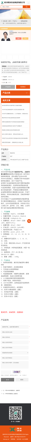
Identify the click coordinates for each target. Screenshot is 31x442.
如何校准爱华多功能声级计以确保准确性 (12, 105)
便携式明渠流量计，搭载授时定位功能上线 (12, 142)
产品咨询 (7, 87)
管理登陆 (13, 439)
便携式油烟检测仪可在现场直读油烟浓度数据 (13, 121)
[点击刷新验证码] (17, 372)
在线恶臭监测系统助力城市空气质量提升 (12, 126)
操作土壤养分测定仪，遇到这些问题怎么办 (12, 134)
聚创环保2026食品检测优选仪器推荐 (11, 117)
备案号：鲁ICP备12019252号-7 (18, 436)
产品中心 (15, 21)
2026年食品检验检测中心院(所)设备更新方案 (13, 109)
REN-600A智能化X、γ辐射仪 (12, 390)
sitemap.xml (6, 439)
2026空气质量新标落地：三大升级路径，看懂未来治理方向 (15, 113)
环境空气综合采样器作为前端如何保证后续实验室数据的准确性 (15, 138)
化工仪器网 (25, 439)
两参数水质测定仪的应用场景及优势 (11, 130)
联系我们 (23, 87)
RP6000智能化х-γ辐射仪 (11, 393)
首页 (9, 21)
